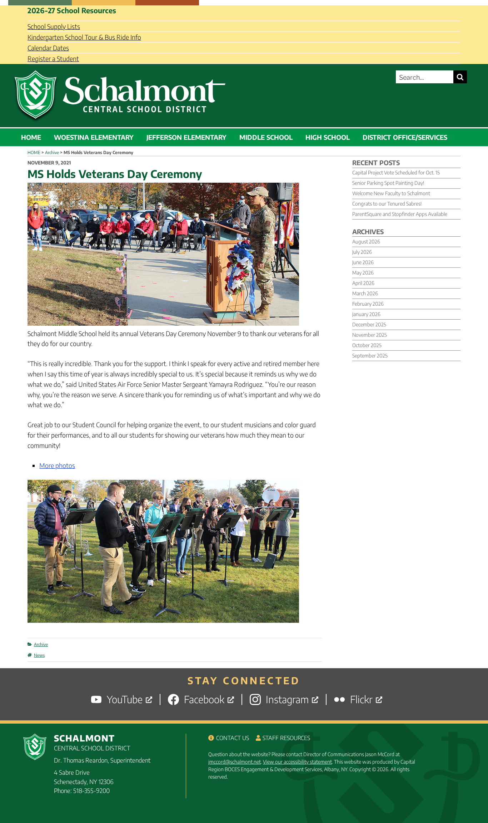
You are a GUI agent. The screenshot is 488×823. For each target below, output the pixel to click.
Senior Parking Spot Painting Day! (388, 183)
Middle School (266, 137)
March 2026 (365, 293)
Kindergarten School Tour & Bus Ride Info (84, 37)
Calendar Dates (48, 48)
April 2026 (363, 283)
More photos (57, 465)
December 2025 (369, 324)
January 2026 (366, 314)
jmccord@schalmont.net (234, 762)
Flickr (361, 699)
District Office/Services (405, 137)
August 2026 (366, 241)
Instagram (287, 699)
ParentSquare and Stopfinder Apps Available (399, 214)
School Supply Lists (54, 26)
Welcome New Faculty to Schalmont (391, 193)
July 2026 (362, 252)
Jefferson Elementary (186, 137)
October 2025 (367, 345)
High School (327, 137)
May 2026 (363, 273)
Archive (41, 644)
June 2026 (363, 262)
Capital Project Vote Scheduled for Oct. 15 (396, 172)
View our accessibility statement (297, 762)
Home (31, 137)
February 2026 (368, 304)
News (39, 655)
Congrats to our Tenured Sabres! (387, 204)
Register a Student (53, 58)
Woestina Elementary (94, 137)
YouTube (125, 699)
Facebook (204, 699)
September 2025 (370, 356)
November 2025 (369, 335)
